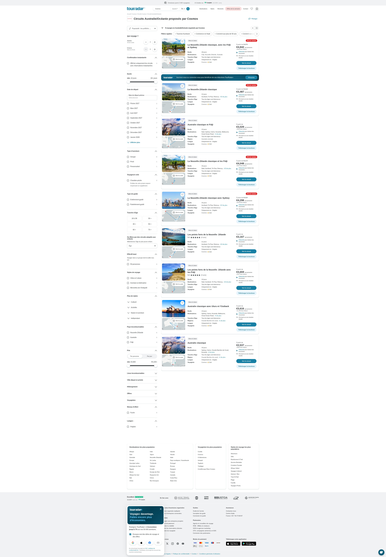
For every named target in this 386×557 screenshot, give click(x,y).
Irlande (172, 454)
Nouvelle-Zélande (210, 54)
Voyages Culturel (236, 471)
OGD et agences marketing (201, 528)
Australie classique (197, 343)
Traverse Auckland (183, 34)
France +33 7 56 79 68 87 (234, 516)
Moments (220, 9)
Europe (131, 460)
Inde (151, 451)
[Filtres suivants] (257, 34)
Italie (171, 457)
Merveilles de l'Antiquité (138, 288)
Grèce (152, 478)
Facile (132, 413)
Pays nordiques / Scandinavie (179, 460)
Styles (212, 9)
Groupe (133, 157)
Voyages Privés (236, 485)
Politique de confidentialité (181, 554)
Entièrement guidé (136, 199)
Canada (172, 475)
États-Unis (173, 481)
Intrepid (200, 460)
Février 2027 (134, 103)
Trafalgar (201, 466)
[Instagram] (172, 544)
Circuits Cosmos (141, 14)
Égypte (131, 469)
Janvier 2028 (135, 137)
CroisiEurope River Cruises (206, 469)
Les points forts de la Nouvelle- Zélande (207, 234)
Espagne (173, 469)
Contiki (200, 451)
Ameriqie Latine (134, 463)
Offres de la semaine (233, 9)
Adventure (234, 453)
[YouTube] (183, 544)
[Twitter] (167, 544)
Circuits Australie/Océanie (154, 14)
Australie (220, 54)
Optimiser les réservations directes (171, 528)
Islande (172, 451)
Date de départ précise (136, 95)
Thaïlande (153, 463)
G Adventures (202, 457)
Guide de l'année (198, 511)
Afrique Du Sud (134, 475)
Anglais (133, 426)
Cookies (194, 554)
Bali (130, 478)
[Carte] (257, 28)
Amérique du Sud (135, 466)
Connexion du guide (199, 516)
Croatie (152, 469)
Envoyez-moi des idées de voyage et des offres (146, 535)
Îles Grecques (154, 481)
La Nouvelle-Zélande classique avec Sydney (208, 198)
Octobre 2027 (135, 123)
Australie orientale (207, 139)
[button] (246, 52)
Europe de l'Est (155, 472)
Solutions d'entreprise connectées (171, 513)
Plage (232, 480)
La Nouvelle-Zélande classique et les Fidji (207, 161)
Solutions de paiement (167, 523)
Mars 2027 (134, 108)
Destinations (203, 9)
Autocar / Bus (235, 474)
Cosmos (134, 14)
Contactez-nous (231, 511)
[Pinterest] (178, 544)
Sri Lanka (153, 460)
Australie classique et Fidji (200, 124)
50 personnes (135, 264)
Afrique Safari (235, 468)
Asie (130, 454)
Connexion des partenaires (201, 533)
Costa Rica (173, 478)
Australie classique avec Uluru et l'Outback (208, 306)
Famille (233, 483)
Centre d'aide (230, 513)
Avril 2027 (134, 113)
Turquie (172, 472)
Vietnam (152, 466)
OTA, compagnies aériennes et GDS (204, 530)
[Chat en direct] (381, 552)
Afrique (131, 451)
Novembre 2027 (136, 127)
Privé (132, 161)
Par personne (134, 356)
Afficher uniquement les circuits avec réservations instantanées (141, 64)
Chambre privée (136, 180)
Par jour (149, 356)
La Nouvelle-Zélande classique (202, 89)
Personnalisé (135, 166)
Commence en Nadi (203, 34)
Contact (245, 9)
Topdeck (200, 463)
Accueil (129, 14)
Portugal (173, 463)
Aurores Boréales (236, 462)
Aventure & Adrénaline (138, 283)
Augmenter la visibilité (167, 526)
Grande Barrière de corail (210, 320)
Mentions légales (165, 554)
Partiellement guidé (137, 204)
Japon (152, 454)
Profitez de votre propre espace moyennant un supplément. (140, 184)
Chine (131, 481)
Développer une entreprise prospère (171, 521)
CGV (146, 548)
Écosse (172, 466)
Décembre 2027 (136, 132)
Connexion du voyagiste (167, 530)
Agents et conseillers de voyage (203, 523)
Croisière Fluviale (236, 465)
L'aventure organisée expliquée (170, 511)
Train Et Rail (235, 477)
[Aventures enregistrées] (252, 9)
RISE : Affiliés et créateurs (201, 526)
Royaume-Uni (154, 475)
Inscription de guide (199, 513)
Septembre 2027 (136, 118)
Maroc (131, 472)
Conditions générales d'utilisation (209, 554)
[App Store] (233, 544)
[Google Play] (249, 544)
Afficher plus (135, 142)
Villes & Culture (135, 278)
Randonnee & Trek (237, 459)
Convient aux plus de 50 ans (226, 34)
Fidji (203, 54)
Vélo (232, 456)
